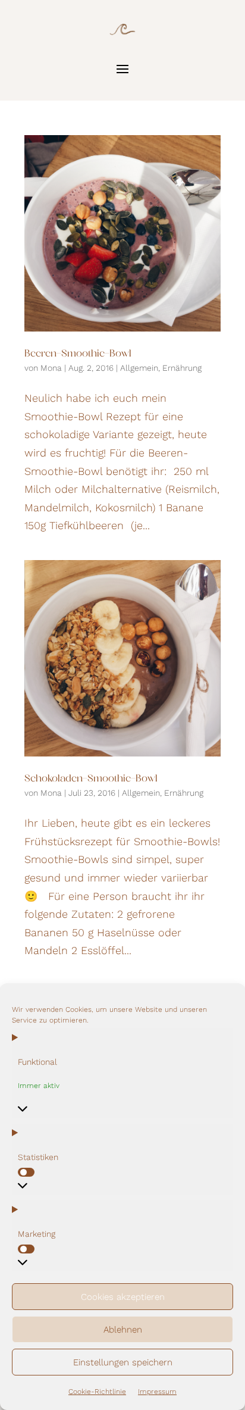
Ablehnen (122, 1329)
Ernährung (182, 368)
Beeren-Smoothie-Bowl (77, 354)
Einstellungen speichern (122, 1362)
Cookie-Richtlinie (97, 1391)
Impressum (157, 1391)
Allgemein (139, 368)
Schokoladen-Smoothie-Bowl (91, 779)
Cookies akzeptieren (123, 1297)
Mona (51, 368)
